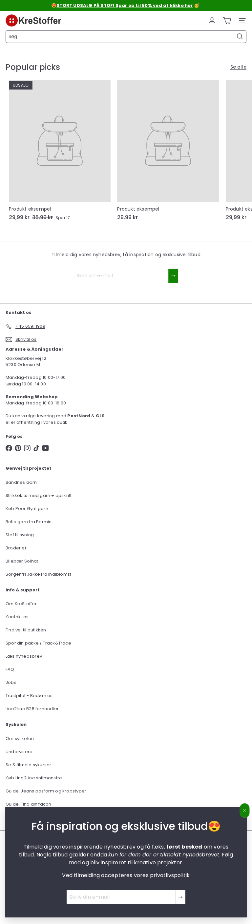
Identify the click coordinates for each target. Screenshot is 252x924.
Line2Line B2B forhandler (32, 709)
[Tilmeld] (180, 897)
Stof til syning (20, 535)
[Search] (239, 36)
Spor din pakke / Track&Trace (38, 643)
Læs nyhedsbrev (24, 656)
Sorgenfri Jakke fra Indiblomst (38, 574)
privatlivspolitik (170, 875)
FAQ (10, 669)
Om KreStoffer (21, 604)
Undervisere (19, 752)
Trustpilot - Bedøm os (29, 695)
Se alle (238, 67)
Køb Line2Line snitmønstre (34, 778)
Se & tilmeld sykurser (28, 765)
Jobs (11, 682)
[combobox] (126, 36)
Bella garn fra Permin (29, 522)
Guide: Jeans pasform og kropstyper (46, 791)
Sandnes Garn (21, 482)
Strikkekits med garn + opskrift (39, 495)
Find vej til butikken (26, 630)
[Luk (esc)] (245, 810)
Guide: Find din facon (28, 804)
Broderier (16, 548)
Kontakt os (17, 617)
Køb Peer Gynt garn (27, 508)
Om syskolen (20, 738)
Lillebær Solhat (22, 561)
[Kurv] (227, 20)
